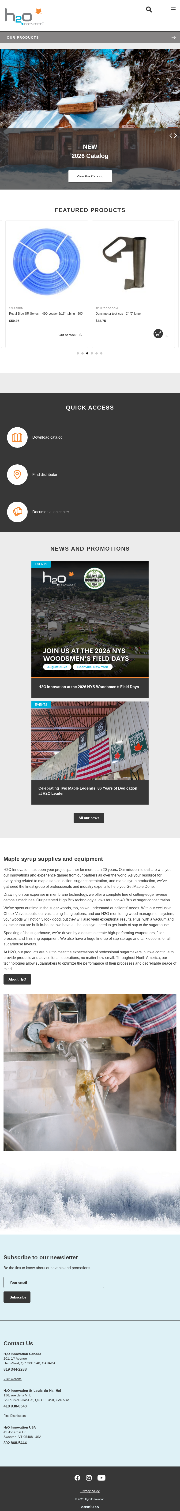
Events (41, 564)
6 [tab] (101, 353)
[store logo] (24, 16)
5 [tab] (96, 353)
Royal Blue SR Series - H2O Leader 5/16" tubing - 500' (46, 313)
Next (175, 135)
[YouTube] (101, 1478)
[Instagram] (89, 1478)
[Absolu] (90, 1506)
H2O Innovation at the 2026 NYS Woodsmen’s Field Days (88, 687)
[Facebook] (77, 1478)
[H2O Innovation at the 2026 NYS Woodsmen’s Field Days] (90, 677)
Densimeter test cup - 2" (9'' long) (118, 313)
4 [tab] (92, 353)
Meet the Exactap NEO (90, 176)
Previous (171, 135)
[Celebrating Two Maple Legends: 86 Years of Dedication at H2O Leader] (90, 778)
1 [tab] (78, 353)
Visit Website (13, 1379)
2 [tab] (82, 353)
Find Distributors (15, 1416)
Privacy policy (90, 1491)
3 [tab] (87, 353)
